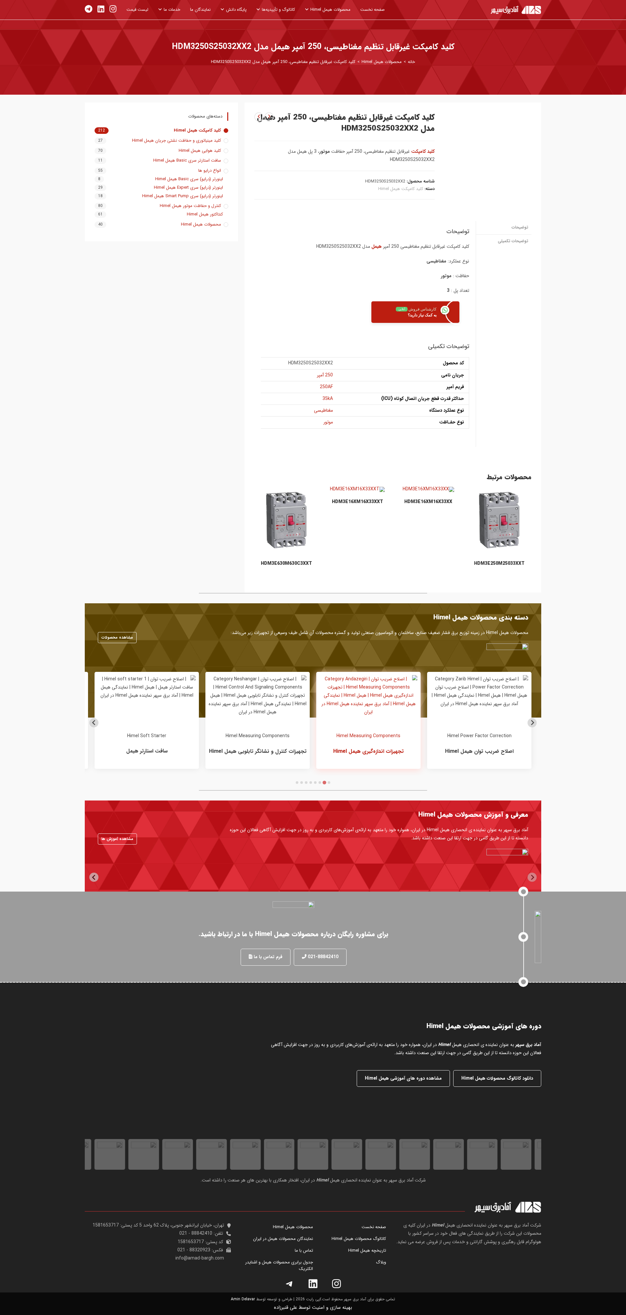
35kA (327, 398)
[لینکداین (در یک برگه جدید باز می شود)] (101, 9)
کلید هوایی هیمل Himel (200, 151)
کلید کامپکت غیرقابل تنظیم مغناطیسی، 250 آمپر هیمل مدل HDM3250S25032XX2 (283, 61)
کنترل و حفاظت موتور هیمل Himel (190, 206)
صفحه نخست (374, 1227)
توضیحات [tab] (520, 227)
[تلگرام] (289, 1283)
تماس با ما (304, 1250)
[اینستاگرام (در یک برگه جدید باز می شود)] (113, 9)
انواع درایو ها (209, 170)
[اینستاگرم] (336, 1283)
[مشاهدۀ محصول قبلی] (269, 116)
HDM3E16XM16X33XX (428, 502)
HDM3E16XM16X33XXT (357, 502)
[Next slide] (93, 722)
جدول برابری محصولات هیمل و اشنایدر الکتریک (279, 1265)
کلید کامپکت (423, 151)
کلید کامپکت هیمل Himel (400, 188)
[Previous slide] (532, 722)
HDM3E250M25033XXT (499, 563)
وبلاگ (381, 1262)
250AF (326, 386)
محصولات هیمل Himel (201, 224)
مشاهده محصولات (117, 637)
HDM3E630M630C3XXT (286, 563)
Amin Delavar (243, 1299)
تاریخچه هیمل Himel (367, 1250)
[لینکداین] (313, 1283)
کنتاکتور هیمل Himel (205, 214)
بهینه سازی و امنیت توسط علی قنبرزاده (313, 1307)
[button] (320, 957)
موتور (328, 422)
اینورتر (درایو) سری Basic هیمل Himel (189, 179)
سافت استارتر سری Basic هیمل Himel (187, 160)
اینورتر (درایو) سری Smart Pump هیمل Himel (182, 196)
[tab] (329, 782)
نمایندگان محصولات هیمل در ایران (283, 1238)
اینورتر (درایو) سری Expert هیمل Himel (188, 187)
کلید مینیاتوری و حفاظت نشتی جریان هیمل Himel (176, 140)
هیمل (376, 246)
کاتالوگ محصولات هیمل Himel (359, 1238)
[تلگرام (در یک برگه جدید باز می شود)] (88, 9)
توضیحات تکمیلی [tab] (513, 241)
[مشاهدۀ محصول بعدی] (258, 116)
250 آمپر (325, 375)
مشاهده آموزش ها (117, 839)
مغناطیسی (323, 410)
